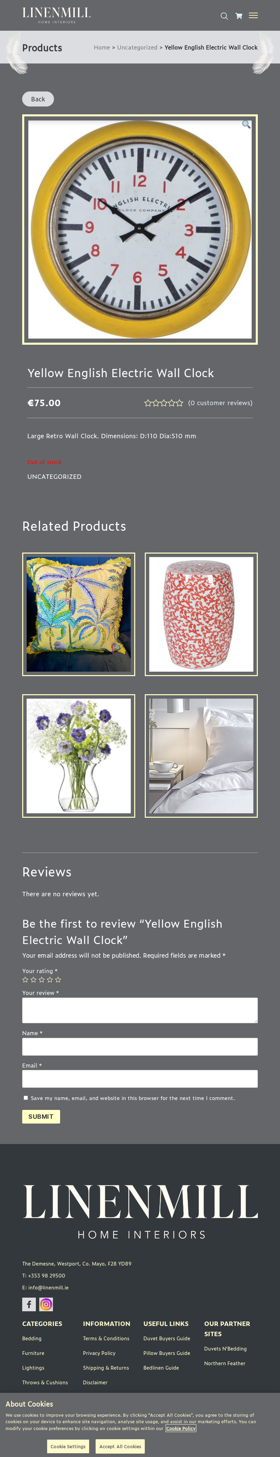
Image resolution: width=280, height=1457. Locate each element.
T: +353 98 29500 (43, 1275)
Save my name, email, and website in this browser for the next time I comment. (133, 1098)
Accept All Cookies (120, 1446)
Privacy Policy (99, 1352)
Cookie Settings (68, 1446)
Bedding (32, 1338)
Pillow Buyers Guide (166, 1352)
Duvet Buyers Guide (166, 1338)
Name (32, 1033)
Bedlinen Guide (161, 1367)
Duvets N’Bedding (225, 1348)
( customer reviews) (220, 402)
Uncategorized (137, 47)
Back (38, 98)
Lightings (33, 1367)
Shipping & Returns (106, 1367)
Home (102, 47)
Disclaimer (95, 1382)
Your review (40, 993)
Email (32, 1065)
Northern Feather (225, 1363)
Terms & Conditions (106, 1338)
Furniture (33, 1352)
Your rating (40, 971)
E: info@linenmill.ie (45, 1287)
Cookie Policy (181, 1428)
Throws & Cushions (45, 1382)
